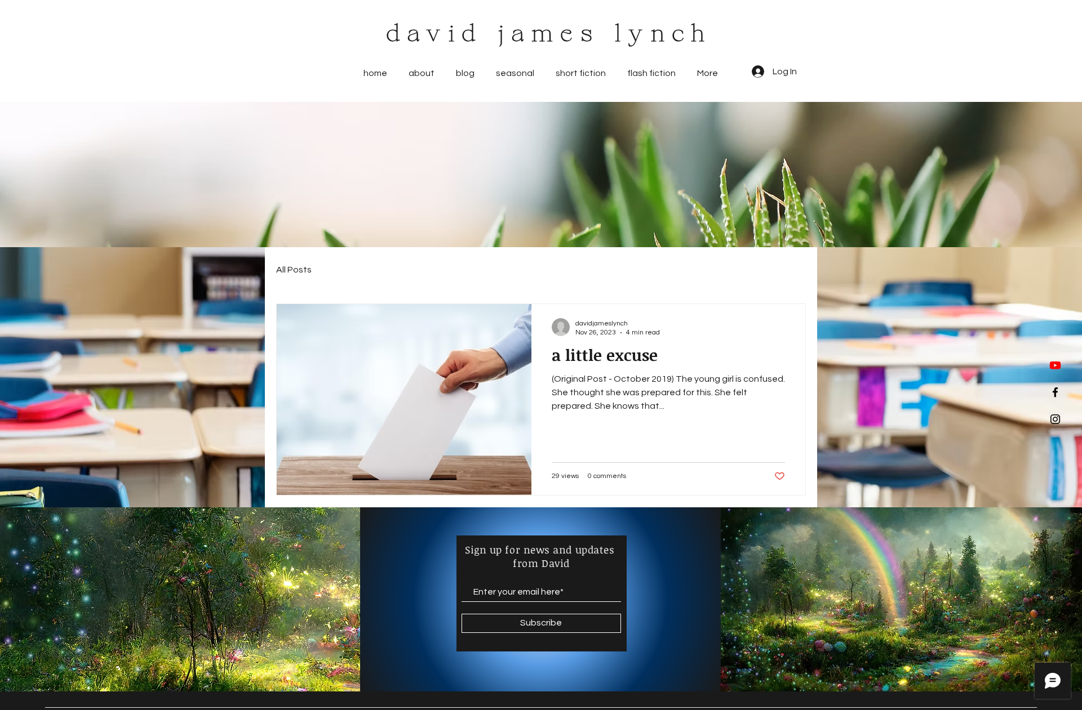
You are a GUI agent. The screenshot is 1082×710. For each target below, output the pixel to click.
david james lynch (550, 35)
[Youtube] (1055, 365)
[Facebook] (1055, 392)
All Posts (294, 269)
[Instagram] (1055, 419)
